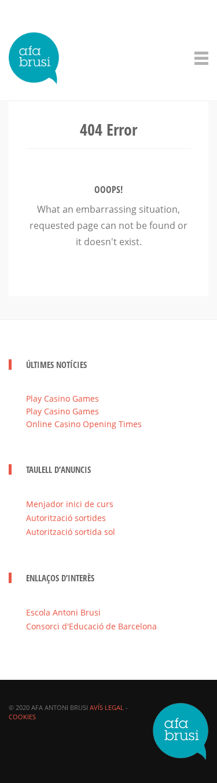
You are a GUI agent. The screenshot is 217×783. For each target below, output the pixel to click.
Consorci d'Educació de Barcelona (91, 626)
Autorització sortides (66, 517)
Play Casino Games (62, 398)
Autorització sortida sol (70, 531)
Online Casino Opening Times (84, 423)
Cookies (22, 716)
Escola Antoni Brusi (63, 612)
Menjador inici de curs (69, 503)
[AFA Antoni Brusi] (34, 56)
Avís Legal (107, 707)
